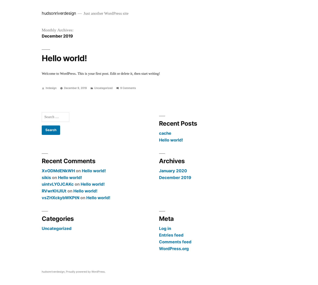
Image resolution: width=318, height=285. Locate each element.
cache (165, 133)
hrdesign (51, 88)
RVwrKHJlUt (54, 190)
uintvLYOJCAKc (58, 184)
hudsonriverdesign (59, 13)
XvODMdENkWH (58, 170)
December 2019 (175, 177)
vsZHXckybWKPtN (60, 197)
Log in (165, 228)
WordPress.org (174, 248)
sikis (46, 177)
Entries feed (171, 235)
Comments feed (175, 241)
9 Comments (128, 88)
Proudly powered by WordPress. (85, 271)
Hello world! (64, 58)
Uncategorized (103, 88)
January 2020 (173, 170)
